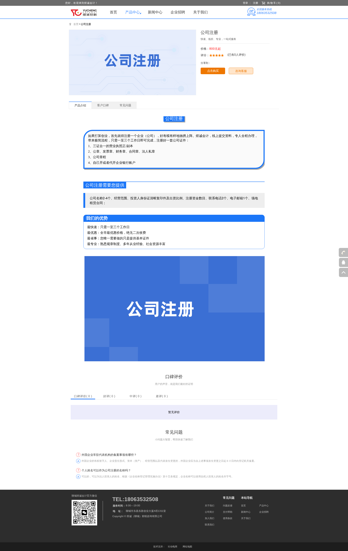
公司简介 (209, 512)
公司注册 (86, 24)
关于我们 (200, 12)
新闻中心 (155, 12)
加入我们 (209, 518)
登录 (245, 2)
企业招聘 (178, 12)
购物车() (274, 2)
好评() (109, 396)
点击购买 (213, 70)
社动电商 (172, 546)
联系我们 (209, 524)
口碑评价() (83, 396)
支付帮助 (227, 512)
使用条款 (227, 518)
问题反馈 (227, 505)
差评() (162, 396)
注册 (255, 2)
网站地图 (187, 546)
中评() (136, 396)
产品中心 (132, 12)
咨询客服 (241, 71)
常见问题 (229, 497)
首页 (113, 12)
